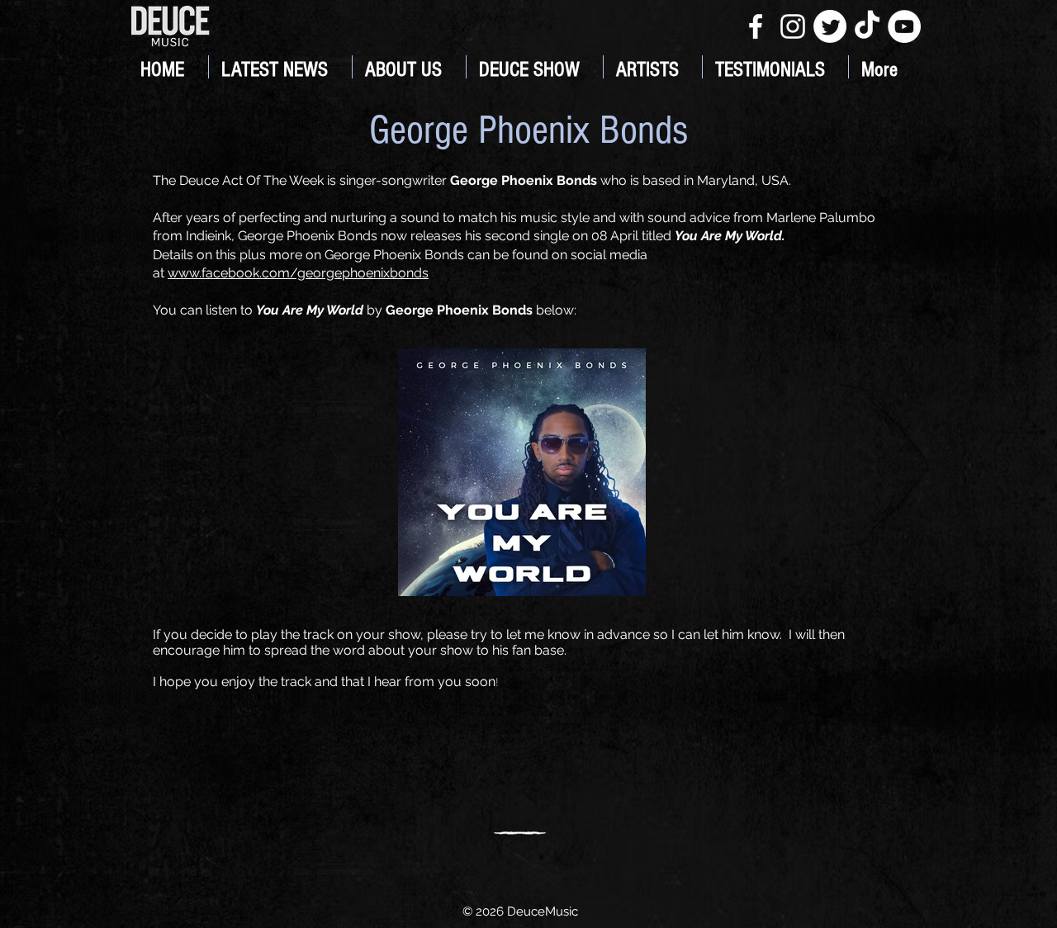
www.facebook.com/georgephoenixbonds (298, 273)
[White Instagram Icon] (792, 26)
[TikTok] (867, 26)
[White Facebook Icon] (755, 26)
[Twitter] (829, 26)
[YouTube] (904, 26)
